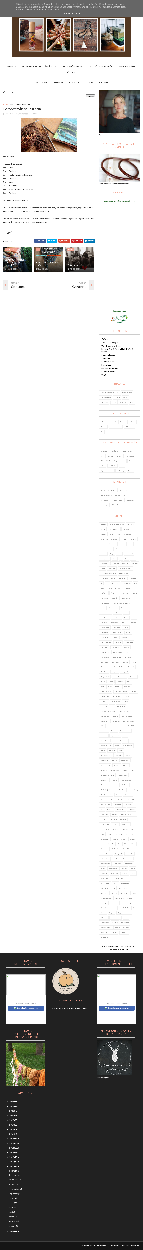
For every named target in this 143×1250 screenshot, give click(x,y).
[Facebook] (17, 1246)
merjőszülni (105, 760)
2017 (11, 1134)
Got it (79, 14)
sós (119, 844)
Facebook (74, 82)
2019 (11, 1125)
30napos (103, 524)
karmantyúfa (117, 696)
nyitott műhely (105, 461)
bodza (119, 554)
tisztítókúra (123, 888)
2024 (11, 1101)
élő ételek (123, 402)
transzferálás (125, 893)
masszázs (112, 750)
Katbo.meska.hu (119, 311)
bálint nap (104, 422)
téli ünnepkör (129, 427)
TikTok (89, 82)
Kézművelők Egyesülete (108, 711)
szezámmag (117, 863)
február (12, 1221)
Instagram (41, 82)
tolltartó (114, 893)
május (11, 1207)
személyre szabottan (118, 859)
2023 (11, 1106)
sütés (133, 844)
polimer (114, 814)
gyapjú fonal (105, 637)
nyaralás (121, 790)
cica (126, 559)
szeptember (14, 1189)
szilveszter (128, 863)
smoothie (111, 844)
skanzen (132, 839)
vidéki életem (115, 918)
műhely (125, 765)
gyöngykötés (105, 652)
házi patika (104, 662)
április (11, 1212)
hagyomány (117, 657)
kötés (12, 104)
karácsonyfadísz (106, 691)
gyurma (128, 652)
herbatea (104, 667)
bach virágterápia (106, 549)
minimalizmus (105, 765)
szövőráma (104, 873)
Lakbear (113, 731)
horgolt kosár (105, 677)
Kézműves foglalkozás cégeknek (40, 66)
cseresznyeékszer (125, 568)
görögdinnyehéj (117, 632)
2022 (11, 1111)
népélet (103, 427)
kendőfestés (115, 701)
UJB (134, 893)
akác (119, 534)
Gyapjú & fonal (107, 361)
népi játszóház (126, 780)
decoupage (122, 578)
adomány (130, 524)
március (12, 1216)
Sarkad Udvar (105, 839)
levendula (104, 736)
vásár (134, 908)
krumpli (110, 726)
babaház (121, 544)
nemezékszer (122, 775)
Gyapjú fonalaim (108, 371)
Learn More (67, 14)
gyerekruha (104, 647)
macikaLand (123, 740)
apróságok (114, 539)
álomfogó (127, 534)
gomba (126, 627)
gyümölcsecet (105, 657)
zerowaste (124, 932)
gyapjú (128, 632)
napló (125, 770)
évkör (132, 402)
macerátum (104, 740)
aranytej (125, 539)
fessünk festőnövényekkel (110, 392)
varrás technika (124, 908)
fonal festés (127, 451)
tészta (115, 883)
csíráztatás (104, 578)
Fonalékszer (106, 365)
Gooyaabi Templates (130, 1245)
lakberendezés (125, 731)
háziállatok (115, 662)
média (121, 750)
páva (102, 809)
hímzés (112, 667)
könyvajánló (104, 721)
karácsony (123, 422)
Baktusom (72, 265)
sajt (127, 834)
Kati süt (127, 696)
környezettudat (106, 397)
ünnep (129, 898)
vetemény (104, 918)
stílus (126, 844)
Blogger (125, 949)
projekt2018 (105, 824)
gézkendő (115, 505)
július (11, 1198)
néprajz (117, 397)
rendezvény (105, 829)
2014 (11, 1148)
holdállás (131, 667)
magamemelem (106, 745)
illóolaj (111, 681)
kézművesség (127, 392)
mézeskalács (125, 760)
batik (128, 549)
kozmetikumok (127, 716)
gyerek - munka (106, 642)
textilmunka (105, 888)
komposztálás (105, 716)
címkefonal (104, 563)
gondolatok (104, 632)
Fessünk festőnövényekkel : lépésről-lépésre (117, 350)
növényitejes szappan (108, 790)
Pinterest (57, 82)
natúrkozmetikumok (107, 775)
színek (114, 402)
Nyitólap (11, 66)
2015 (11, 1143)
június (11, 1203)
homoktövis (104, 672)
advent (103, 529)
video (126, 918)
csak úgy (125, 563)
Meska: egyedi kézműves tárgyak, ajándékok (119, 201)
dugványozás (126, 583)
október (12, 1184)
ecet (135, 583)
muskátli (117, 765)
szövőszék (114, 873)
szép (130, 859)
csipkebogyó (123, 573)
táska (133, 873)
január (11, 1226)
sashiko (115, 839)
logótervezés (115, 736)
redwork (115, 824)
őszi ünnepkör (112, 431)
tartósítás (125, 873)
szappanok (132, 461)
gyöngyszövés (117, 652)
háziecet (125, 662)
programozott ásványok (118, 819)
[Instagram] (6, 1246)
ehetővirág (118, 588)
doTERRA (115, 583)
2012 (11, 1157)
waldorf (115, 922)
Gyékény (105, 339)
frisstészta (114, 622)
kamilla (117, 686)
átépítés (112, 544)
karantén (134, 691)
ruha (109, 834)
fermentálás (105, 603)
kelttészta (104, 701)
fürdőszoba (132, 622)
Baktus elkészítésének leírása (47, 264)
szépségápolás (105, 863)
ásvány (133, 539)
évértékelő (125, 593)
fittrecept (124, 608)
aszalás (103, 544)
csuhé (113, 578)
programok (104, 819)
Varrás (104, 375)
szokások (124, 868)
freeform (104, 622)
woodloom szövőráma (122, 927)
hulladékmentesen (119, 677)
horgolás (119, 456)
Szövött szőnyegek (109, 342)
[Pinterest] (11, 1246)
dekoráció (133, 578)
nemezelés (130, 456)
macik (114, 740)
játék (102, 686)
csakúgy (135, 563)
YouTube (103, 82)
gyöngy (110, 456)
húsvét (113, 422)
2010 (11, 1166)
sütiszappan (104, 849)
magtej (117, 745)
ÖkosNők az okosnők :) (101, 66)
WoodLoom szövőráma (111, 346)
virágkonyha (105, 922)
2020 (11, 1120)
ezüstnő (114, 598)
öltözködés (128, 795)
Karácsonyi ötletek (121, 691)
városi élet (104, 908)
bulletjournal (105, 559)
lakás (119, 726)
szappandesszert (119, 461)
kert (112, 706)
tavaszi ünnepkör (115, 427)
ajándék (103, 534)
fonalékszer (105, 500)
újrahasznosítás (106, 898)
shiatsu (123, 839)
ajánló (112, 534)
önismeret (104, 800)
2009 (11, 1171)
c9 (120, 559)
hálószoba (128, 657)
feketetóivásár (125, 598)
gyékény (115, 637)
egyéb (110, 588)
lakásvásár (104, 731)
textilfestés (112, 466)
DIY (107, 583)
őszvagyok (117, 804)
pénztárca (132, 809)
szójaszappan (113, 868)
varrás (122, 466)
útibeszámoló (119, 898)
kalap (110, 686)
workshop (104, 932)
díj (101, 583)
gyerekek (118, 642)
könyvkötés (116, 721)
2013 (11, 1152)
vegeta (111, 913)
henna (134, 662)
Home (5, 104)
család (103, 568)
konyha (115, 716)
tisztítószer (104, 893)
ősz (102, 431)
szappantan (104, 402)
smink (125, 397)
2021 (11, 1115)
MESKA (114, 760)
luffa (125, 736)
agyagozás (104, 451)
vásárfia (103, 913)
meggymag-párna (106, 755)
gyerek (124, 637)
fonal (126, 613)
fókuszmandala (106, 613)
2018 (11, 1129)
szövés (103, 466)
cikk (133, 559)
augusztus (13, 1193)
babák (130, 544)
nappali (132, 770)
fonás (102, 456)
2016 (11, 1138)
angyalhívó (104, 539)
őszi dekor (121, 800)
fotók (133, 618)
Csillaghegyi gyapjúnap (108, 573)
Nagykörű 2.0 (115, 770)
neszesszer (113, 785)
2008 (11, 1231)
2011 (11, 1161)
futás (123, 622)
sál (133, 834)
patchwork (128, 804)
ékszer (130, 471)
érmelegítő (114, 593)
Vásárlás (72, 72)
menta (128, 755)
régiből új (125, 824)
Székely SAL (104, 859)
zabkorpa (114, 932)
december (13, 1175)
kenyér (125, 701)
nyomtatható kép (106, 795)
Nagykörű (104, 770)
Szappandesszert (108, 355)
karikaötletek (105, 696)
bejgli (112, 554)
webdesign (121, 471)
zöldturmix (104, 937)
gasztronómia (105, 627)
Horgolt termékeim (109, 368)
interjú (129, 681)
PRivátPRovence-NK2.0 (128, 814)
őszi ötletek (132, 800)
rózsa (102, 834)
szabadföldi (116, 849)
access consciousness (117, 524)
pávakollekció (120, 809)
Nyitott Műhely (127, 66)
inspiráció (120, 681)
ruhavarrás (118, 834)
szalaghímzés (127, 849)
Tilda (113, 888)
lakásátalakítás (129, 726)
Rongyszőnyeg (128, 829)
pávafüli (109, 809)
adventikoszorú (114, 529)
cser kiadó (112, 568)
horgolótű (124, 672)
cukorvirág (115, 563)
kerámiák (104, 706)
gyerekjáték (129, 642)
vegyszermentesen (107, 471)
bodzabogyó (129, 554)
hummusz (133, 677)
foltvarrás (117, 613)
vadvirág (103, 903)
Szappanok (106, 358)
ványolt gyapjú (127, 903)
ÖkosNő (118, 795)
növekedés (124, 785)
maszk (103, 750)
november (13, 1179)
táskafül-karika (117, 500)
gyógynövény (116, 647)
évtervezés (104, 598)
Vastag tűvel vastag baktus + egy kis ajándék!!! (14, 263)
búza (114, 559)
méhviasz (119, 755)
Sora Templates (99, 1245)
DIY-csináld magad (73, 66)
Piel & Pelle (104, 814)
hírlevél (122, 667)
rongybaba (116, 829)
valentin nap (114, 903)
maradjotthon (127, 745)
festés (103, 608)
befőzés (103, 554)
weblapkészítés (106, 927)
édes (102, 588)
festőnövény (115, 451)
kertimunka (121, 706)
